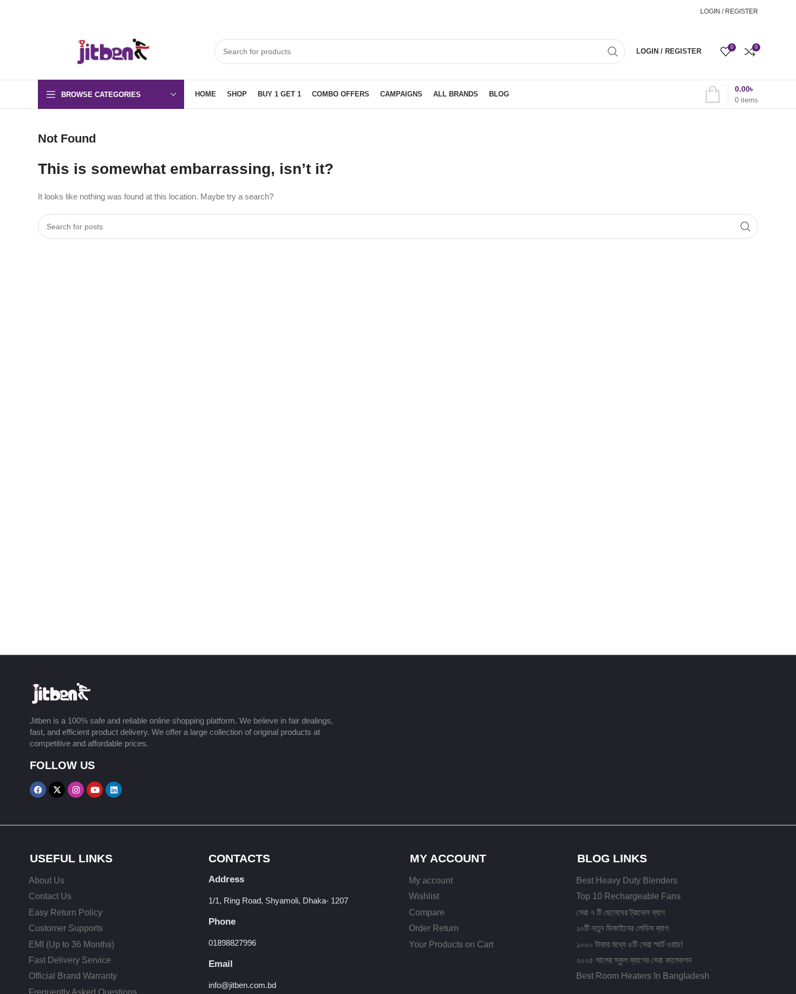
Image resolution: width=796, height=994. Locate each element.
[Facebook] (38, 790)
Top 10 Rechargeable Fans (628, 896)
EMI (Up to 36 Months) (71, 944)
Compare (427, 912)
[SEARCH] (613, 51)
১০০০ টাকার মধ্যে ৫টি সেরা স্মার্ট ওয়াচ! (629, 944)
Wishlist (424, 896)
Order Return (434, 928)
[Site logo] (95, 50)
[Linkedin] (114, 790)
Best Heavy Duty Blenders (626, 880)
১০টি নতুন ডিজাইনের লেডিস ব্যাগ (622, 928)
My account (431, 880)
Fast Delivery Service (70, 960)
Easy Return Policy (65, 912)
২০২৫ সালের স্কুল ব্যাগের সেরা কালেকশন (633, 960)
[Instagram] (76, 790)
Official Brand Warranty (73, 975)
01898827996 (667, 11)
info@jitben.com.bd (242, 985)
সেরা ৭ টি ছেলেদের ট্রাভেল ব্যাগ (620, 912)
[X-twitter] (57, 790)
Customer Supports (66, 928)
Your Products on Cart (451, 944)
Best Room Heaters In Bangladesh (642, 975)
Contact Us (50, 896)
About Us (46, 880)
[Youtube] (95, 790)
